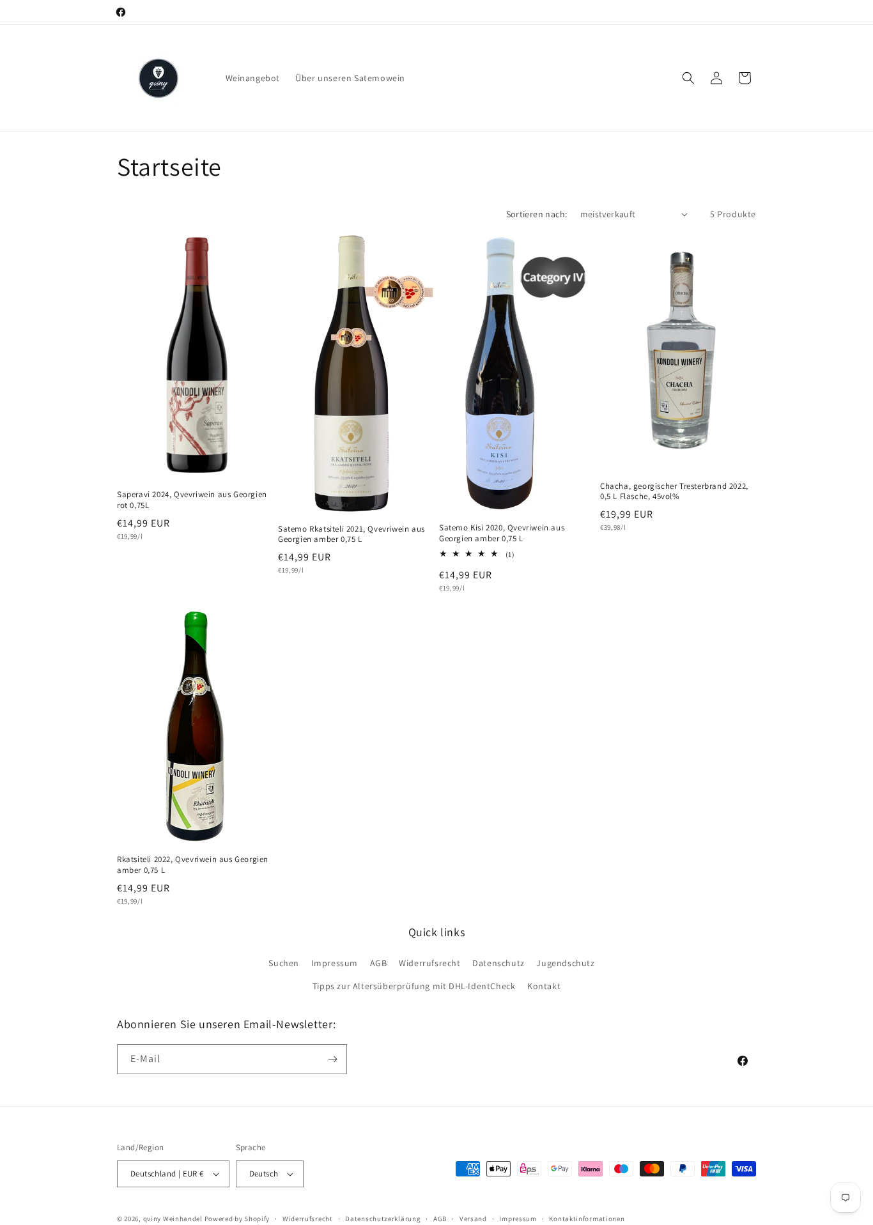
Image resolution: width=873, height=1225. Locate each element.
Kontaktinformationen (586, 1217)
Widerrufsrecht (429, 963)
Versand (473, 1217)
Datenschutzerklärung (383, 1217)
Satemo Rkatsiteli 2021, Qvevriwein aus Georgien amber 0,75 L (351, 533)
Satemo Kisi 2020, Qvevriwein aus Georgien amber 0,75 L (501, 533)
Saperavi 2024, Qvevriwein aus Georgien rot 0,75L (192, 500)
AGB (378, 963)
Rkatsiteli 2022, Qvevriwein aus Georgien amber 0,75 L (192, 865)
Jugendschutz (565, 963)
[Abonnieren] (332, 1059)
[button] (688, 78)
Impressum (334, 963)
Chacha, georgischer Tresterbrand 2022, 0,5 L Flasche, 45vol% (674, 491)
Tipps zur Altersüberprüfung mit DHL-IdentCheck (414, 986)
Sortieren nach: (537, 214)
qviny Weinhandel (173, 1218)
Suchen (283, 963)
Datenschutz (498, 963)
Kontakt (543, 986)
